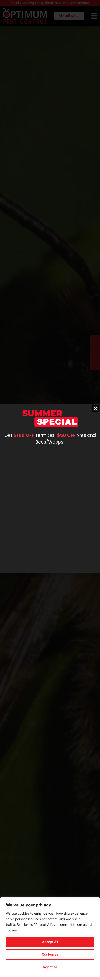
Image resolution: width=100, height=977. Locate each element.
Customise (50, 954)
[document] (50, 488)
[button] (95, 408)
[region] (50, 937)
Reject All (50, 967)
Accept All (50, 942)
